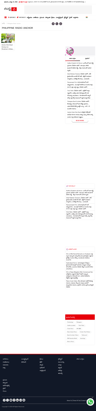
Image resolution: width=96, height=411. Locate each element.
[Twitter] (57, 23)
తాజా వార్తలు (80, 359)
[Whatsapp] (60, 23)
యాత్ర (59, 365)
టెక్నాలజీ (47, 18)
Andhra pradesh (71, 325)
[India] (86, 18)
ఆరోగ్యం (60, 371)
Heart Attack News (72, 332)
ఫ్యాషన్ (60, 368)
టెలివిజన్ (23, 362)
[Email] (23, 400)
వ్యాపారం (75, 18)
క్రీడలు (53, 18)
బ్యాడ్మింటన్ (43, 371)
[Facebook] (53, 23)
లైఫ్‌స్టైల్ (66, 18)
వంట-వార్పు (61, 362)
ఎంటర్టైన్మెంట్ (59, 18)
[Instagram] (14, 400)
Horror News (70, 342)
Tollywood (84, 335)
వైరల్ (70, 18)
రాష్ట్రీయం (29, 18)
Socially (22, 18)
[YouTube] (10, 400)
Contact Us (84, 401)
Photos (4, 391)
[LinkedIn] (17, 400)
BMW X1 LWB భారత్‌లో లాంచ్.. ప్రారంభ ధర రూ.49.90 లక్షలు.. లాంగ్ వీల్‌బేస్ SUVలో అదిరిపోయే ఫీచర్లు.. (55, 2)
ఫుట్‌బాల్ (42, 368)
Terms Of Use (76, 401)
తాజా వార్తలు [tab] (72, 59)
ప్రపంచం (42, 18)
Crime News (70, 329)
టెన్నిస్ (41, 365)
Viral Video (81, 325)
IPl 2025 (79, 329)
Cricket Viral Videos (85, 332)
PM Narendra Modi (72, 338)
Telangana (79, 322)
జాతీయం (36, 18)
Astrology (82, 338)
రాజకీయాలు (6, 362)
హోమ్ (3, 24)
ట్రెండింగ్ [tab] (87, 59)
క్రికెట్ (41, 362)
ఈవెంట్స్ (60, 374)
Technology (70, 322)
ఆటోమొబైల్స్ (6, 386)
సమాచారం (5, 365)
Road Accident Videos (72, 335)
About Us (69, 401)
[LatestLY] (10, 9)
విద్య (4, 368)
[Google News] (20, 400)
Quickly (12, 18)
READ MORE (80, 121)
